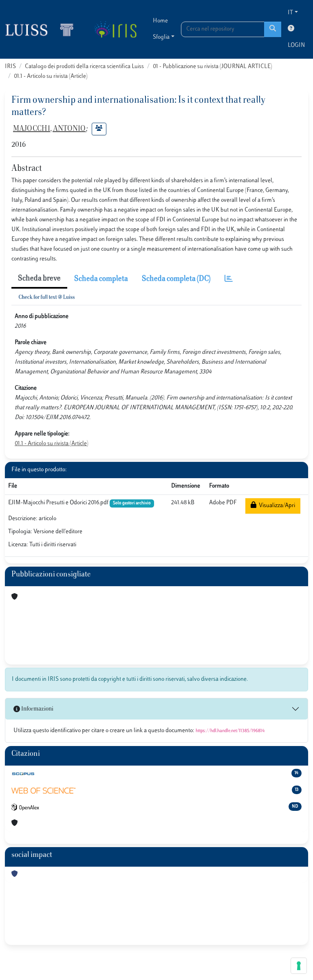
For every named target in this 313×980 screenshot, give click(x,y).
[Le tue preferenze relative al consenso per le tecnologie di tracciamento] (298, 965)
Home (160, 21)
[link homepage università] (115, 29)
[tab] (229, 279)
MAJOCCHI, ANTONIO (49, 129)
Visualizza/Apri (275, 506)
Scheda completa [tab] (101, 279)
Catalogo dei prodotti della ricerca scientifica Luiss (84, 67)
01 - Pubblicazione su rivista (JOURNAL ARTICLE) (212, 67)
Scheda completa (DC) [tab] (176, 279)
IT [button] (290, 13)
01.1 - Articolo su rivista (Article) (51, 76)
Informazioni (36, 709)
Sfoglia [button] (161, 37)
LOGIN (296, 45)
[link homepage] (43, 29)
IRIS (10, 67)
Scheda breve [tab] (39, 279)
